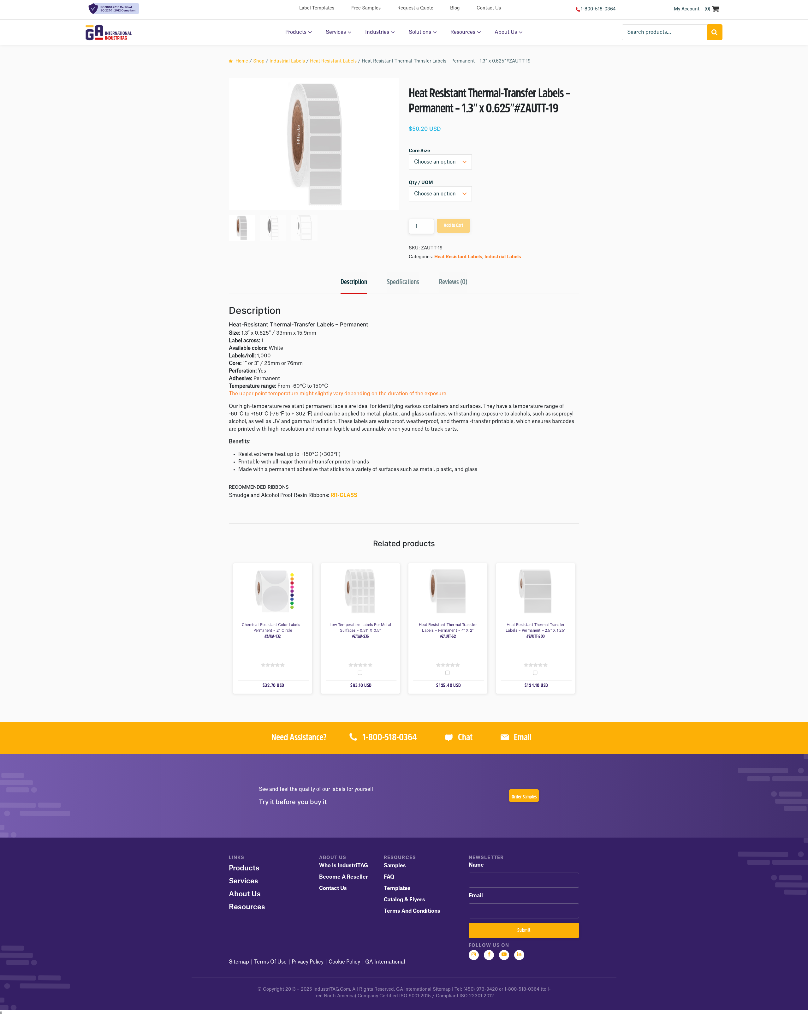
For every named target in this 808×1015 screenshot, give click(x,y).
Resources (462, 32)
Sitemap (239, 961)
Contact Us (489, 8)
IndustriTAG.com (331, 989)
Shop (258, 61)
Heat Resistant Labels (333, 61)
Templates (397, 888)
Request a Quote (415, 8)
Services (336, 32)
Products (295, 32)
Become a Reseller (343, 877)
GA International (385, 961)
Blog (455, 8)
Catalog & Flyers (404, 899)
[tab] (354, 283)
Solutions (420, 32)
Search (714, 32)
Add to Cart (453, 225)
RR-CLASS (343, 495)
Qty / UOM (421, 183)
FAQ (389, 877)
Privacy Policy (308, 961)
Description (354, 282)
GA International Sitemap (423, 989)
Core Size (419, 151)
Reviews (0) (453, 282)
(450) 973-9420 (480, 989)
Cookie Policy (344, 961)
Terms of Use (270, 961)
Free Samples (366, 8)
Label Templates (316, 8)
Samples (395, 865)
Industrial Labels (287, 61)
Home (241, 61)
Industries (377, 32)
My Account (686, 9)
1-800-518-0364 (598, 9)
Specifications (403, 282)
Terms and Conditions (412, 911)
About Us (506, 32)
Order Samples (524, 797)
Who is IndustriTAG (343, 865)
